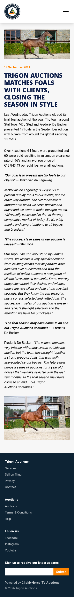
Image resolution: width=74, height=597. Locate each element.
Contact (10, 487)
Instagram (12, 544)
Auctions (11, 506)
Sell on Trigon (14, 474)
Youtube (10, 550)
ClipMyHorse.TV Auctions (40, 582)
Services (10, 468)
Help (8, 519)
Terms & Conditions (18, 512)
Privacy (10, 481)
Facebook (11, 538)
